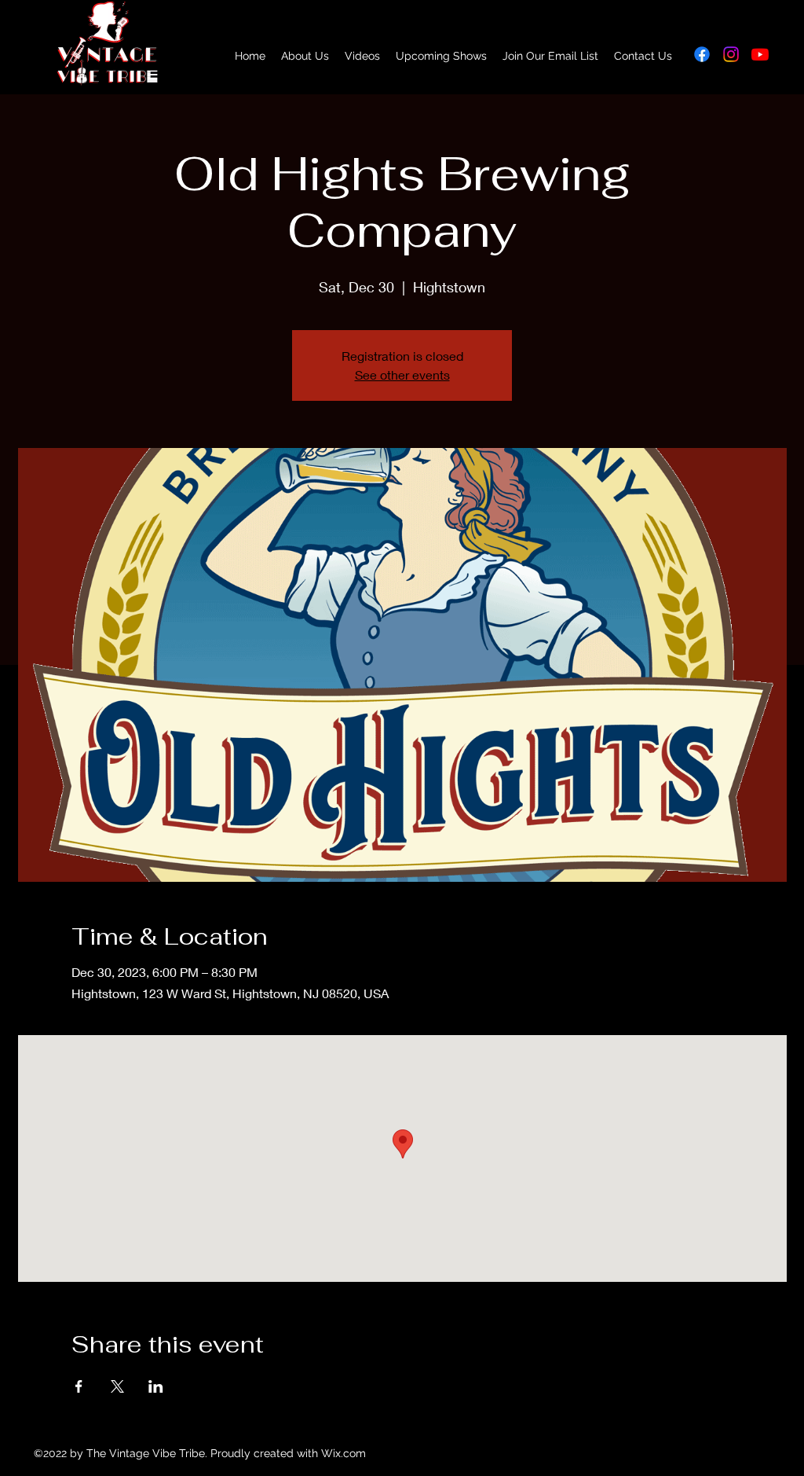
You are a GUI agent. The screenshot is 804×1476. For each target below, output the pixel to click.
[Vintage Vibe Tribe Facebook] (702, 54)
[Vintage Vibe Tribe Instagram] (731, 54)
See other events (402, 374)
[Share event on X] (117, 1386)
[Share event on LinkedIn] (155, 1386)
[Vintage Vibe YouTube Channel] (760, 54)
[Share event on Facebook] (78, 1386)
